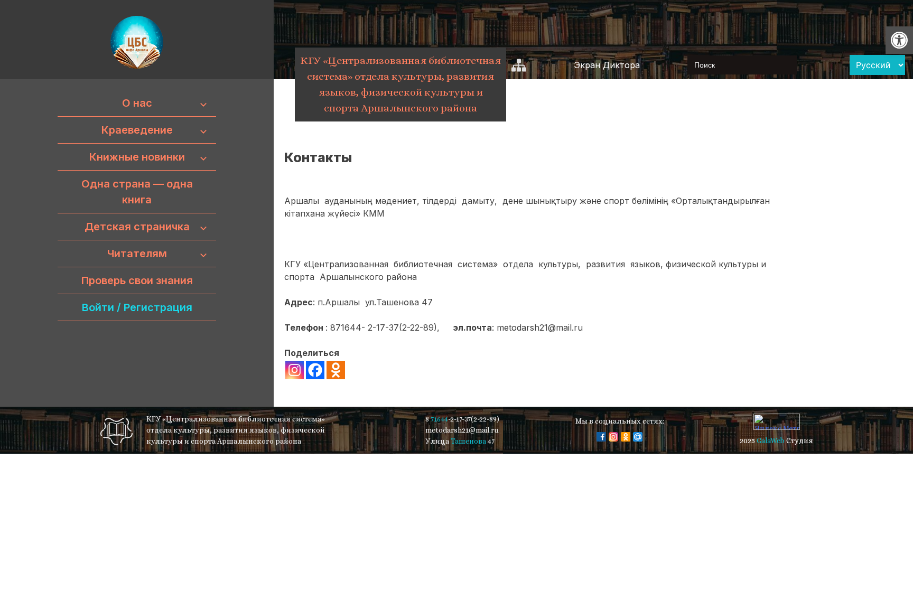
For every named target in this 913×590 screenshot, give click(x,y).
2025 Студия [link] (776, 440)
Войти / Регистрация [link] (137, 307)
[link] (899, 40)
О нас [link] (137, 103)
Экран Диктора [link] (607, 65)
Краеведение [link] (137, 130)
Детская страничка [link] (137, 226)
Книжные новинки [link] (137, 157)
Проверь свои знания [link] (137, 280)
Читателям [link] (137, 253)
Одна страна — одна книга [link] (137, 191)
